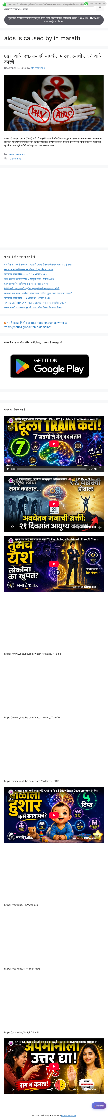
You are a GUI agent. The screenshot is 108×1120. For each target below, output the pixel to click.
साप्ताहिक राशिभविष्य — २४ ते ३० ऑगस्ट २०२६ (25, 274)
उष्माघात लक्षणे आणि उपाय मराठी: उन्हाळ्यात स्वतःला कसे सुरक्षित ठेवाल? (35, 302)
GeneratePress (68, 1115)
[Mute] (95, 468)
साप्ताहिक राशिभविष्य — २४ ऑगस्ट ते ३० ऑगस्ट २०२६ (28, 269)
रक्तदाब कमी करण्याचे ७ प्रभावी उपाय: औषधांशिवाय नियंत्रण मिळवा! (33, 307)
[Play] (7, 468)
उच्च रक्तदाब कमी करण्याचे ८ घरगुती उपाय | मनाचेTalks (29, 279)
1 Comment (14, 158)
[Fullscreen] (100, 468)
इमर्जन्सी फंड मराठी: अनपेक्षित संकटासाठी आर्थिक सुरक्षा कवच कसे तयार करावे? (38, 293)
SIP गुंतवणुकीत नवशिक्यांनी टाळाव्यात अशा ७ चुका (26, 283)
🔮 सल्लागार (99, 1105)
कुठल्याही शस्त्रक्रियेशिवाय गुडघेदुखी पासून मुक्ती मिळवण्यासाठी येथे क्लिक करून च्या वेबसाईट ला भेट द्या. (54, 20)
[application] (54, 444)
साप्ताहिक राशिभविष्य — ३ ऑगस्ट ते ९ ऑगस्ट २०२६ (27, 298)
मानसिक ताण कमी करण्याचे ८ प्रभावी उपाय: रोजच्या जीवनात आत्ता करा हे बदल (38, 264)
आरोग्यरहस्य (20, 154)
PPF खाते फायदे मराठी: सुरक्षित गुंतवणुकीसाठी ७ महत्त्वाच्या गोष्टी (31, 288)
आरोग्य (11, 154)
